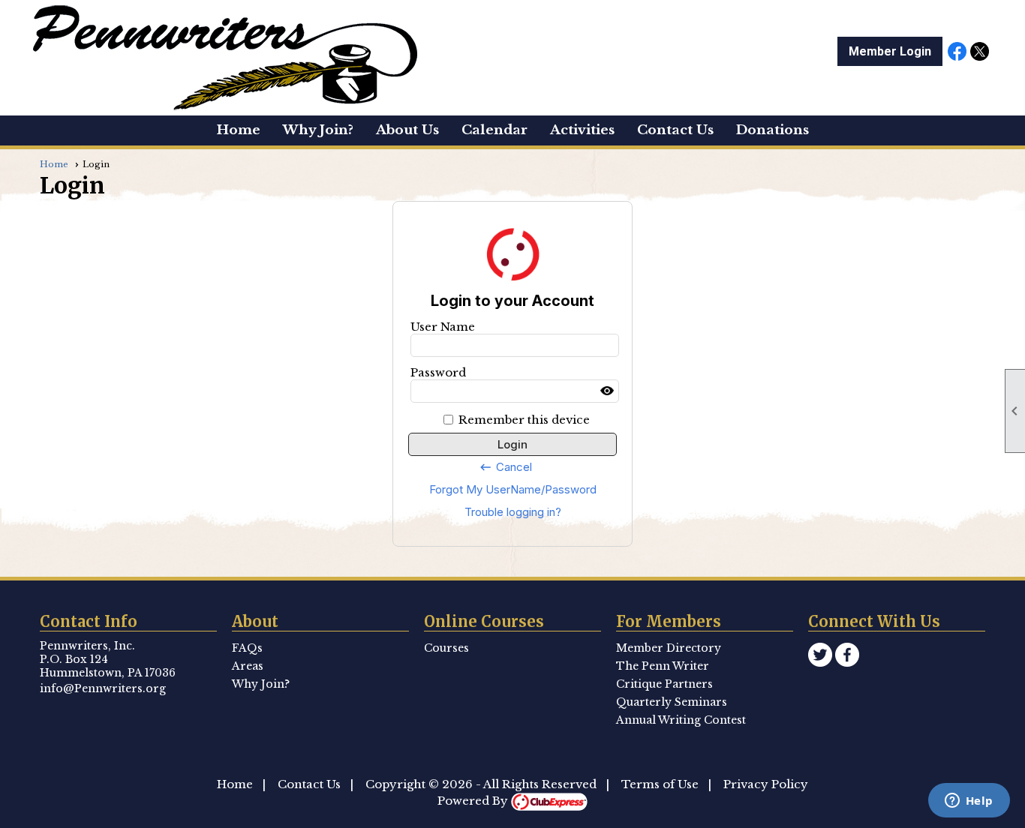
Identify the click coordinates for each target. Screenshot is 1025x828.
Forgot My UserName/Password (513, 489)
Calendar (494, 130)
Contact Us (309, 784)
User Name (442, 327)
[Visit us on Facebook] (957, 52)
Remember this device (524, 419)
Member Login (890, 51)
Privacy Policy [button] (765, 784)
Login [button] (512, 444)
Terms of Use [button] (660, 784)
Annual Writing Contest (681, 720)
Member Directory (668, 648)
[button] (407, 131)
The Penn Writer (662, 666)
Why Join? (318, 130)
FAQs (247, 648)
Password (438, 372)
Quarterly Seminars (671, 702)
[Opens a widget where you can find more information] (968, 801)
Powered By (474, 801)
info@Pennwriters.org (103, 688)
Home (238, 130)
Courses (446, 648)
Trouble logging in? (512, 512)
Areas (247, 666)
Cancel (505, 467)
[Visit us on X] (979, 52)
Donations (772, 130)
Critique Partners (664, 684)
